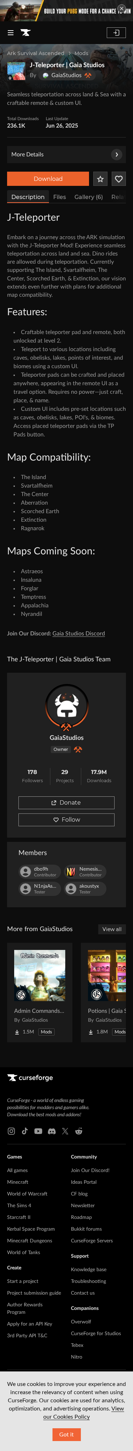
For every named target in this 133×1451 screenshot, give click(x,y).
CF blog (79, 1194)
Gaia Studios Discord (78, 633)
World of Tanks (23, 1252)
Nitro (76, 1357)
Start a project (22, 1281)
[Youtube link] (38, 1131)
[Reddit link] (78, 1131)
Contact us (83, 1293)
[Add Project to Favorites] (100, 179)
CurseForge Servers (92, 1240)
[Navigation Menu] (10, 32)
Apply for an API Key (29, 1324)
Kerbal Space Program (31, 1229)
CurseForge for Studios (96, 1333)
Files (59, 197)
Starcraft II (19, 1217)
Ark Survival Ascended (36, 53)
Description (28, 197)
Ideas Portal (83, 1182)
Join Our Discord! (90, 1170)
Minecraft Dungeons (29, 1240)
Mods (81, 53)
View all (112, 929)
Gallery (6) (88, 197)
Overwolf (81, 1322)
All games (17, 1170)
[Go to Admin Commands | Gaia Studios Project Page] (39, 992)
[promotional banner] (66, 10)
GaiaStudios (67, 738)
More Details (27, 154)
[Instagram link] (11, 1131)
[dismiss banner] (121, 8)
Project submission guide (34, 1293)
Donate (70, 802)
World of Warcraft (27, 1194)
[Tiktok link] (25, 1131)
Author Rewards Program (25, 1308)
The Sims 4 (19, 1205)
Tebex (77, 1345)
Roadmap (81, 1217)
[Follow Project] (119, 179)
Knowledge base (88, 1269)
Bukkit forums (86, 1229)
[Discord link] (52, 1131)
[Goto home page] (25, 32)
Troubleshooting (88, 1281)
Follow (71, 819)
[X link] (65, 1131)
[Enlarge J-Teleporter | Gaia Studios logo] (16, 71)
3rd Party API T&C (27, 1335)
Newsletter (83, 1205)
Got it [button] (66, 1434)
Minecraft (17, 1182)
